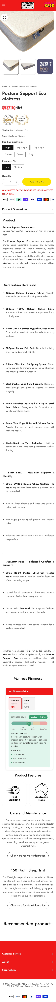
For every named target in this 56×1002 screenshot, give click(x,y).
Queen (20, 154)
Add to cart (37, 181)
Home (4, 86)
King (31, 154)
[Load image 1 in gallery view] (11, 67)
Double (7, 154)
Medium (18, 167)
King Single (38, 147)
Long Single (21, 147)
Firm (6, 167)
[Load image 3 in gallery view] (28, 67)
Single (7, 147)
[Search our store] (46, 5)
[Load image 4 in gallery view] (45, 67)
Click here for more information (28, 856)
